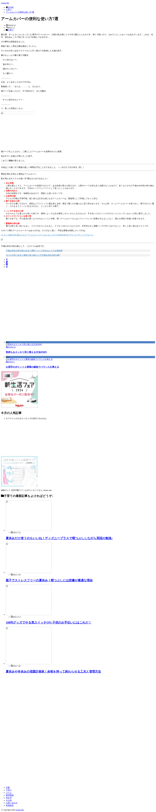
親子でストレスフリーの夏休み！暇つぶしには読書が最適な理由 (49, 580)
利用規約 (10, 805)
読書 (8, 787)
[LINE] (7, 264)
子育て (9, 10)
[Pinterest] (7, 267)
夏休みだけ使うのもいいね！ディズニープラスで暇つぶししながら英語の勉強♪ (59, 538)
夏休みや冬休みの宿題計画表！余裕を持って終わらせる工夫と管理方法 (53, 671)
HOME (11, 7)
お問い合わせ (12, 803)
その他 (9, 800)
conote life (5, 3)
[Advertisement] (21, 287)
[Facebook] (7, 260)
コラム (9, 793)
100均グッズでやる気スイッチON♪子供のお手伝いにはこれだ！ (48, 622)
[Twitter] (7, 262)
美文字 (9, 798)
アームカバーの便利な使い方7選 (20, 12)
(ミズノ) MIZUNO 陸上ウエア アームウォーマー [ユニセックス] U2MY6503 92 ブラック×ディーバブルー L (47, 235)
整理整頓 (10, 795)
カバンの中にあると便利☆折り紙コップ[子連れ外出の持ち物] (33, 255)
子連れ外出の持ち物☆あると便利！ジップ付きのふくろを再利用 (34, 251)
